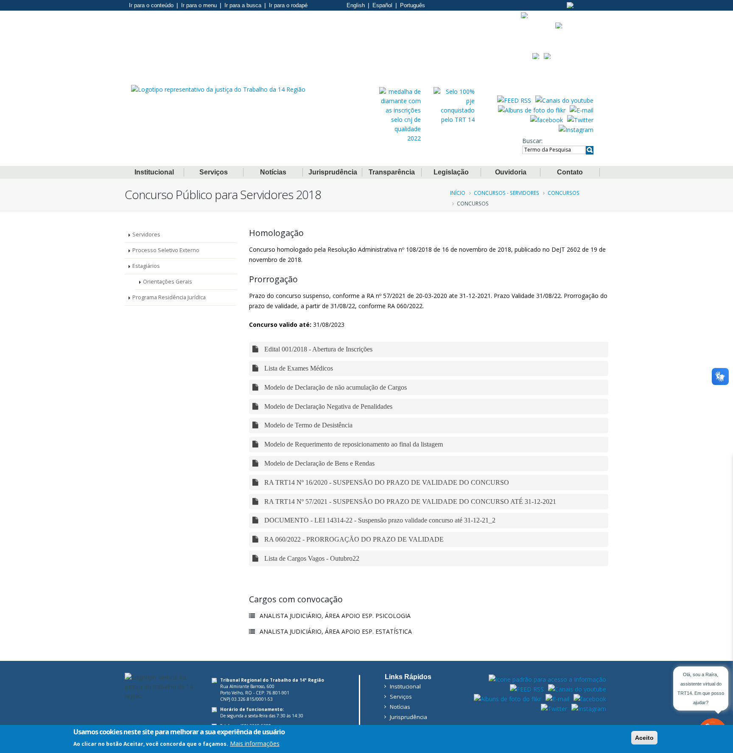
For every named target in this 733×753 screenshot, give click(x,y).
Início (457, 192)
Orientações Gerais (167, 281)
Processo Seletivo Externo (165, 250)
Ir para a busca (242, 5)
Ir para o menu (199, 5)
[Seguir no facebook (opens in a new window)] (546, 119)
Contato (570, 172)
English (356, 5)
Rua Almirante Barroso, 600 (247, 686)
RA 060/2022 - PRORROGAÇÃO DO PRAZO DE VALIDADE (353, 539)
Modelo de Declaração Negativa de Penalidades (327, 406)
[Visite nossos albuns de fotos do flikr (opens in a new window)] (531, 109)
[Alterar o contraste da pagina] (570, 5)
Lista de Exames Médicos (298, 368)
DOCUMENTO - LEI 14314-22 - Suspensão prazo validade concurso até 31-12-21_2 (379, 520)
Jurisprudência (332, 172)
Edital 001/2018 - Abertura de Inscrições (317, 349)
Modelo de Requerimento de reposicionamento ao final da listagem (353, 444)
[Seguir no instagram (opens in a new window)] (576, 129)
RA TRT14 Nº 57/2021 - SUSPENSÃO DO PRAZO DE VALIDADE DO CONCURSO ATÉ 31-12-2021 (409, 501)
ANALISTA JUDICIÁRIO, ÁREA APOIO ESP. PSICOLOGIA (335, 616)
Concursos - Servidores (506, 192)
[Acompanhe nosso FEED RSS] (514, 100)
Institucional (154, 172)
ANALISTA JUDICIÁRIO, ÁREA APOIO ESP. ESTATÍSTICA (336, 631)
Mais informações (255, 743)
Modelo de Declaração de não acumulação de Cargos (335, 387)
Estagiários (146, 266)
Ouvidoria (510, 172)
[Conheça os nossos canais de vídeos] (564, 100)
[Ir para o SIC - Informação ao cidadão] (524, 15)
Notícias (273, 172)
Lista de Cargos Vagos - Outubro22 (311, 558)
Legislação (451, 172)
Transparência (392, 172)
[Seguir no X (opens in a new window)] (580, 119)
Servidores (146, 234)
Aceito (644, 737)
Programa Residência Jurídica (169, 297)
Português (412, 5)
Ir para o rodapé (288, 5)
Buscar (531, 141)
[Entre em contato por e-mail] (581, 109)
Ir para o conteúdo (151, 5)
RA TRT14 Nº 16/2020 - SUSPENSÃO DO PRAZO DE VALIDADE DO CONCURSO (386, 482)
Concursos (563, 192)
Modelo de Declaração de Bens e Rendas (319, 463)
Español (382, 5)
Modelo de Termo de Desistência (308, 425)
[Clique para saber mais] (400, 114)
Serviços (213, 172)
